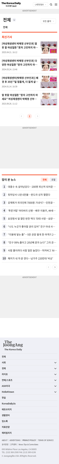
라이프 (5, 374)
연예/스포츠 (7, 379)
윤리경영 (5, 444)
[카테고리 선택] (14, 20)
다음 (54, 267)
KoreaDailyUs (9, 403)
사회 (4, 362)
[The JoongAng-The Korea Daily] (13, 345)
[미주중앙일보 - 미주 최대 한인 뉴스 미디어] (11, 4)
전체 (5, 27)
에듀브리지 (7, 409)
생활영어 (6, 415)
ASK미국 (6, 385)
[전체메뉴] (56, 4)
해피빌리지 (7, 432)
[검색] (51, 4)
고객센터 (13, 444)
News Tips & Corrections (28, 444)
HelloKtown (8, 391)
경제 (4, 368)
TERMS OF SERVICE (46, 440)
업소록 (5, 421)
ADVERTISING (15, 440)
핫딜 (4, 397)
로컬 (53, 179)
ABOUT (5, 440)
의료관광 (6, 426)
